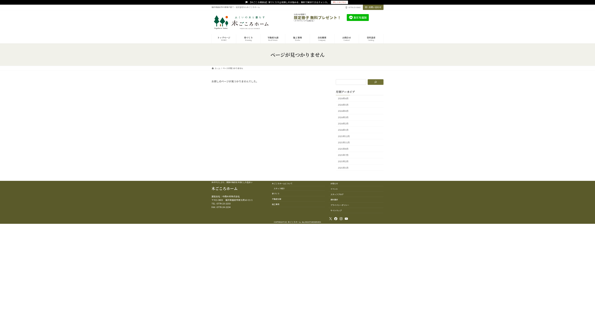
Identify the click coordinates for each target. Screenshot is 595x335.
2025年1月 (343, 167)
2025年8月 (343, 148)
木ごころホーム (225, 188)
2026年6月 (343, 98)
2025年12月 (344, 136)
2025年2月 (343, 161)
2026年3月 (343, 117)
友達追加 (378, 17)
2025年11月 (344, 142)
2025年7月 (343, 155)
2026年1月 (343, 130)
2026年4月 (343, 111)
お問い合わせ (374, 7)
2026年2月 (343, 123)
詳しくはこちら (339, 2)
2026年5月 (343, 104)
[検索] (375, 82)
